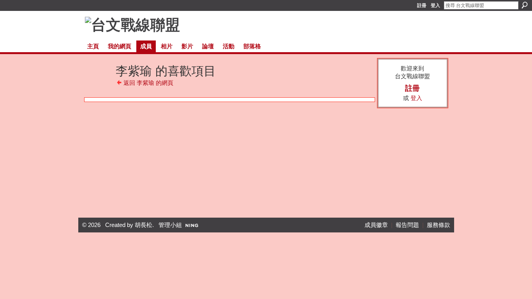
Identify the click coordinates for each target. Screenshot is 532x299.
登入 (435, 5)
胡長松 (143, 225)
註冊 (421, 5)
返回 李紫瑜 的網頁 (148, 82)
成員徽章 (376, 225)
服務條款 (438, 225)
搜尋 (524, 5)
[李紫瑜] (98, 83)
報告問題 (407, 225)
